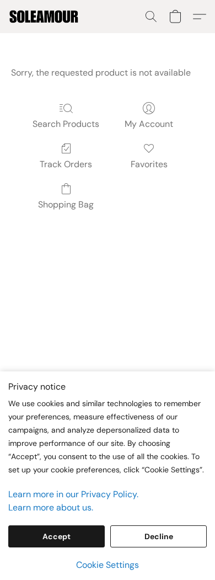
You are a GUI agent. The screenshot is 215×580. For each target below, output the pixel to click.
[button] (45, 16)
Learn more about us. (50, 507)
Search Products (66, 124)
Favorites (149, 164)
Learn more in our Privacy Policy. (73, 494)
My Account (149, 124)
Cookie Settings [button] (107, 565)
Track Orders (66, 164)
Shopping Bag (66, 204)
